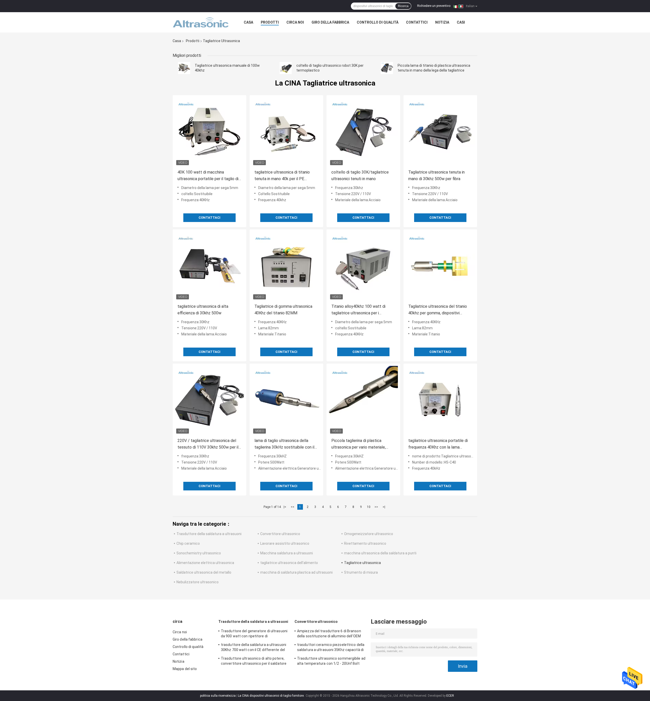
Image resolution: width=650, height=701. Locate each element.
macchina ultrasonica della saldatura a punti (380, 553)
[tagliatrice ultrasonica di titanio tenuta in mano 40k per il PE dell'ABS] (286, 131)
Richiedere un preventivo (433, 6)
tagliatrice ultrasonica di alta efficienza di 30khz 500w (202, 309)
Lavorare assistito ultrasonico (284, 543)
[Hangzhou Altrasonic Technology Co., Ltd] (201, 22)
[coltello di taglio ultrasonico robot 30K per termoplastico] (285, 68)
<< (292, 507)
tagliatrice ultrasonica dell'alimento (289, 563)
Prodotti (270, 22)
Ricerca (403, 6)
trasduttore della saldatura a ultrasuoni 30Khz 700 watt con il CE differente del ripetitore (253, 648)
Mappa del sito (185, 669)
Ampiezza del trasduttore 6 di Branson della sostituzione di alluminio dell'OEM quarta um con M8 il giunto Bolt (329, 634)
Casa (248, 22)
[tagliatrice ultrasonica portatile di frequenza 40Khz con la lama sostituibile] (440, 400)
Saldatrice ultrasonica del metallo (203, 572)
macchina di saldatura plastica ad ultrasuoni (296, 572)
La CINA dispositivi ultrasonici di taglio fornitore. (271, 695)
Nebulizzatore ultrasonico (197, 582)
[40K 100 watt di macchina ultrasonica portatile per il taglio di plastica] (209, 131)
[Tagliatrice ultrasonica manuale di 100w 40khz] (184, 68)
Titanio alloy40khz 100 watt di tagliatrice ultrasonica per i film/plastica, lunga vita (358, 310)
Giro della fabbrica (330, 22)
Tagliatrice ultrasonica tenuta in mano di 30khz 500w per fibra (436, 175)
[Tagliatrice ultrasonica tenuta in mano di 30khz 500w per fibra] (440, 131)
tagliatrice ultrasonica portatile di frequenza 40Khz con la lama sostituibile (438, 444)
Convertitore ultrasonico (280, 534)
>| (384, 507)
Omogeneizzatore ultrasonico (368, 534)
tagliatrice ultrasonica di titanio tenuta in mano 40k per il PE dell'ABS (282, 176)
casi (461, 22)
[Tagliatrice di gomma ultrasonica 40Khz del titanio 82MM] (286, 266)
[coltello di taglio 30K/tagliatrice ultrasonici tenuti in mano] (363, 131)
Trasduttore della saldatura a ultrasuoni (208, 534)
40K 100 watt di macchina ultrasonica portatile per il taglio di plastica (207, 176)
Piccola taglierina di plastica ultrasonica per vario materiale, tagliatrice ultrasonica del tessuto (361, 444)
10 (368, 507)
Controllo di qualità (377, 22)
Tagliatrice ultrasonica (362, 563)
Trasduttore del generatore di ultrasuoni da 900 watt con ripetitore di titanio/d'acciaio (254, 634)
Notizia (442, 22)
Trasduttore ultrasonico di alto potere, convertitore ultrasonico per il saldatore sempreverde (253, 661)
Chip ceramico (188, 543)
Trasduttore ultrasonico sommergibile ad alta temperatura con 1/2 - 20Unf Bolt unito (331, 661)
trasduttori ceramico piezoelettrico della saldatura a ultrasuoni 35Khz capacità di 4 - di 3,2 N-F (330, 648)
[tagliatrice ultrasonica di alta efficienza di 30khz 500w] (209, 266)
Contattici (417, 22)
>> (376, 507)
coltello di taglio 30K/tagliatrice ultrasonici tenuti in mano (360, 175)
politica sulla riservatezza (218, 695)
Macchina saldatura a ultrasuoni (286, 553)
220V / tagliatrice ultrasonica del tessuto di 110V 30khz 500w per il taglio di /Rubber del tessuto (207, 444)
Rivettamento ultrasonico (365, 543)
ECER (450, 695)
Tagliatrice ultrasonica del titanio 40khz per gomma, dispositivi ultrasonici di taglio (437, 310)
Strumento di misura (361, 572)
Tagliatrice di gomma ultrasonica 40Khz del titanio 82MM (283, 309)
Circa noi (295, 22)
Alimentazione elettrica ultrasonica (205, 563)
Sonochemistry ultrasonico (198, 553)
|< (285, 507)
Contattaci (209, 217)
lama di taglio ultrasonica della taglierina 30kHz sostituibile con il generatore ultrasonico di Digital (284, 444)
